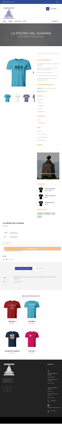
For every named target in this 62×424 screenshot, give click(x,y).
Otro (53, 213)
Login (57, 1)
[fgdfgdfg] (48, 371)
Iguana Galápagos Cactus (49, 88)
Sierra (39, 216)
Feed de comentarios (42, 137)
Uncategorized (41, 123)
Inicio (4, 21)
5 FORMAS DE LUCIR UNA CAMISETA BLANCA (47, 75)
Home (20, 36)
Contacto (55, 21)
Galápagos (47, 213)
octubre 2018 (40, 105)
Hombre (26, 36)
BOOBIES (44, 91)
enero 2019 (40, 102)
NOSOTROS (18, 21)
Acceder (39, 131)
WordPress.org (41, 140)
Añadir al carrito (32, 248)
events (39, 119)
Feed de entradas (41, 134)
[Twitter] (6, 259)
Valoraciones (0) (40, 268)
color (5, 232)
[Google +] (9, 259)
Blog (24, 21)
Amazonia (40, 213)
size (5, 236)
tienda (10, 21)
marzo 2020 (40, 99)
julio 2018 (39, 108)
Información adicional (23, 268)
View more (48, 165)
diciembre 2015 (41, 111)
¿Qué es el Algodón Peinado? (45, 72)
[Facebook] (4, 259)
